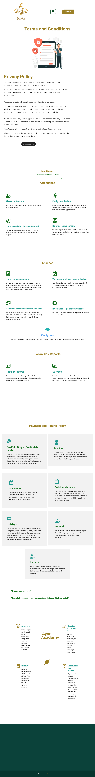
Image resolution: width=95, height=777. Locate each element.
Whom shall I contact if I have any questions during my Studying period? (40, 598)
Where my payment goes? (21, 591)
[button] (53, 11)
